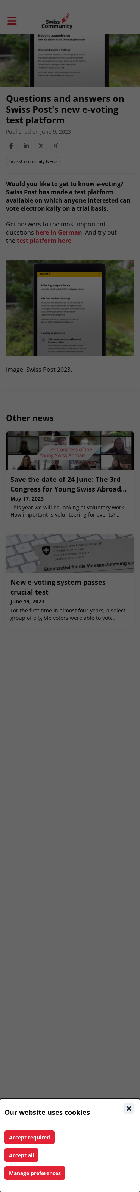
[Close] (129, 1108)
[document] (70, 1145)
